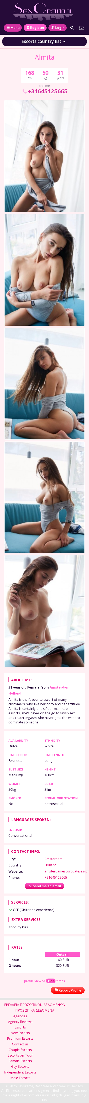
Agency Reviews (20, 1021)
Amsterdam (60, 687)
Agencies (20, 1016)
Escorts (20, 1027)
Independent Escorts (20, 1072)
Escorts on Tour (20, 1055)
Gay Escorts (20, 1066)
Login (60, 27)
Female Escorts (20, 1061)
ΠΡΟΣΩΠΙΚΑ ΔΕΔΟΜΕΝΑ (34, 1010)
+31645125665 (47, 91)
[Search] (72, 28)
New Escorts (20, 1033)
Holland (14, 693)
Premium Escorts (20, 1038)
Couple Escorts (20, 1049)
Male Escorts (20, 1078)
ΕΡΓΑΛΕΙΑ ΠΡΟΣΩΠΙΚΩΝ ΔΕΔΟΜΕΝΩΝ (34, 1004)
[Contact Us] (81, 28)
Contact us (20, 1044)
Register (37, 27)
